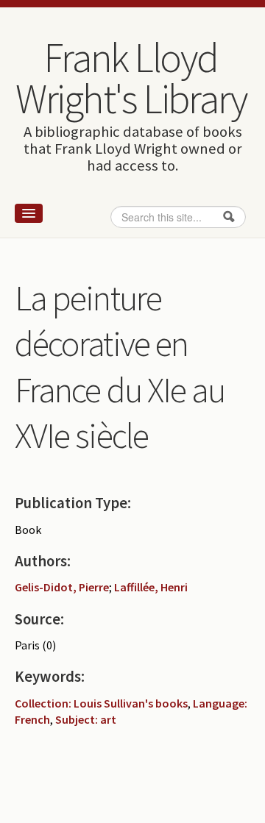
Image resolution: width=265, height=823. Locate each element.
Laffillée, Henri (151, 587)
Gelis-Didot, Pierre (62, 587)
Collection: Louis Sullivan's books (101, 703)
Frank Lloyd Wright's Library (131, 78)
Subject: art (85, 719)
